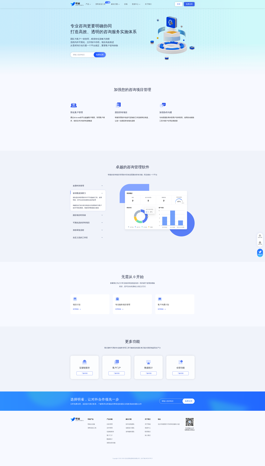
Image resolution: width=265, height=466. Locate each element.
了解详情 (84, 373)
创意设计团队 (130, 428)
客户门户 (110, 435)
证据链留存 (110, 431)
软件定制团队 (130, 424)
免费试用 (189, 4)
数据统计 (110, 439)
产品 (87, 4)
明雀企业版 (91, 424)
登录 (178, 4)
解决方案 (114, 4)
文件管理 (110, 428)
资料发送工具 (100, 4)
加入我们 (148, 435)
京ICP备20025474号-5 (147, 458)
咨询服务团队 (130, 431)
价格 (126, 4)
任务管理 (110, 424)
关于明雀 (148, 424)
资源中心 (135, 4)
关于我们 (148, 4)
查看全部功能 (111, 443)
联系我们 (148, 431)
